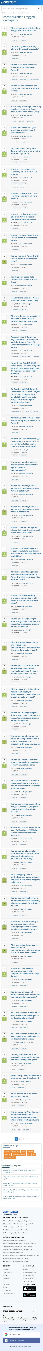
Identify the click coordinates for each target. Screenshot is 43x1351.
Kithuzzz (28, 1081)
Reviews (5, 1275)
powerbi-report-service (18, 187)
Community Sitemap (9, 1293)
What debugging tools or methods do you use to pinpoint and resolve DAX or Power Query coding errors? (25, 878)
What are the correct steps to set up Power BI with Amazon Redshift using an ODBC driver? (25, 318)
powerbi (14, 121)
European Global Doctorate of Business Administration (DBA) (21, 1255)
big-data (30, 1151)
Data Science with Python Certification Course (16, 1230)
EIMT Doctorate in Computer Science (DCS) (15, 1261)
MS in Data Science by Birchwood (13, 1252)
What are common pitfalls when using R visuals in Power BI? (25, 29)
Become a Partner (28, 1278)
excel (13, 1069)
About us (5, 1269)
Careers (25, 1269)
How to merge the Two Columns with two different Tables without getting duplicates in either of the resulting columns (25, 1116)
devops (7, 1151)
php (34, 1154)
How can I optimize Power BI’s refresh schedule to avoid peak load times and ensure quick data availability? (26, 552)
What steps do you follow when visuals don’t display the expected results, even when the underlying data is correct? (25, 693)
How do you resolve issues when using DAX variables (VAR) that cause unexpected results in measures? (25, 808)
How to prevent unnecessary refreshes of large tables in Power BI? (23, 67)
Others (21, 1063)
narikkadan (28, 1063)
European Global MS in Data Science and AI (15, 1258)
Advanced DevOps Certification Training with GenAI (18, 1224)
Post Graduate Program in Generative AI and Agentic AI (19, 1243)
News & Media (7, 1272)
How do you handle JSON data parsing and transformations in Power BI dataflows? (25, 488)
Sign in (30, 1346)
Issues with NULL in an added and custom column (24, 1095)
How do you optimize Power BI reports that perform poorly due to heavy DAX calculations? (25, 762)
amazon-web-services (19, 1154)
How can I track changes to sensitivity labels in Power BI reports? (24, 171)
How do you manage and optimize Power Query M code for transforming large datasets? (26, 994)
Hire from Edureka (28, 1281)
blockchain (12, 1157)
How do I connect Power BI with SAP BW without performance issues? (25, 237)
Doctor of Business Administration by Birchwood (17, 1246)
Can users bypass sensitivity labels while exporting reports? (25, 47)
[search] (39, 8)
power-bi (14, 40)
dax (19, 1129)
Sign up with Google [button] (16, 1334)
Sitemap (5, 1287)
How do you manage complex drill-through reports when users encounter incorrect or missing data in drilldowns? (25, 623)
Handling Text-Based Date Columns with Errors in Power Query (24, 279)
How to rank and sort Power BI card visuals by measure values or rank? (25, 88)
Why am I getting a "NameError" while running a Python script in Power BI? (25, 420)
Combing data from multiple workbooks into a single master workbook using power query (25, 1057)
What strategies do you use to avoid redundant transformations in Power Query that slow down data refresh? (25, 646)
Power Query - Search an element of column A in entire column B (26, 1076)
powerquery (23, 40)
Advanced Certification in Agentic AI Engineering (17, 1221)
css (6, 1157)
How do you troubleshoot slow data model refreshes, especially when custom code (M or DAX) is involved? (25, 902)
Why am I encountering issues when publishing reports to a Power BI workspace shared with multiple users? (25, 576)
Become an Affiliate (28, 1275)
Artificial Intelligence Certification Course (15, 1233)
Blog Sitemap (7, 1290)
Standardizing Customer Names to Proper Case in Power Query (25, 299)
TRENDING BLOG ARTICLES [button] (12, 1311)
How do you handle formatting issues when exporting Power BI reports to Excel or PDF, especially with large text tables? (25, 740)
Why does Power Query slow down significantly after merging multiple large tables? (25, 151)
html (29, 1154)
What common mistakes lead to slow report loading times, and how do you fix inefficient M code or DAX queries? (25, 784)
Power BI (22, 34)
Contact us (6, 1278)
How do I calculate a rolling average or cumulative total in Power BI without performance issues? (24, 599)
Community (6, 1284)
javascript (7, 1154)
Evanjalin (29, 34)
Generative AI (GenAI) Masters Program (14, 1240)
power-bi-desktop (34, 79)
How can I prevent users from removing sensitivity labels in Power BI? (24, 196)
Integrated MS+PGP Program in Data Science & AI (17, 1249)
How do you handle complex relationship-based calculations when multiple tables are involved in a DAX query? (25, 855)
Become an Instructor (29, 1272)
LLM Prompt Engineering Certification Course (16, 1227)
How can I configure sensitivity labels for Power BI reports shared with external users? (24, 217)
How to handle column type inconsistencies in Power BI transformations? (23, 130)
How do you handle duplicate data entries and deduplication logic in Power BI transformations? (25, 466)
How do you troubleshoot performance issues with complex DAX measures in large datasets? (25, 972)
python (23, 1151)
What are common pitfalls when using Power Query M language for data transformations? (25, 1015)
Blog (4, 1281)
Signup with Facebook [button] (16, 1340)
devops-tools (15, 1151)
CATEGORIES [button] (7, 1307)
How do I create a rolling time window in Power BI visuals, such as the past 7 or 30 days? (25, 530)
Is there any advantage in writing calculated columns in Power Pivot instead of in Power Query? (26, 109)
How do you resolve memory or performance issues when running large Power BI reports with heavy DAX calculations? (25, 669)
